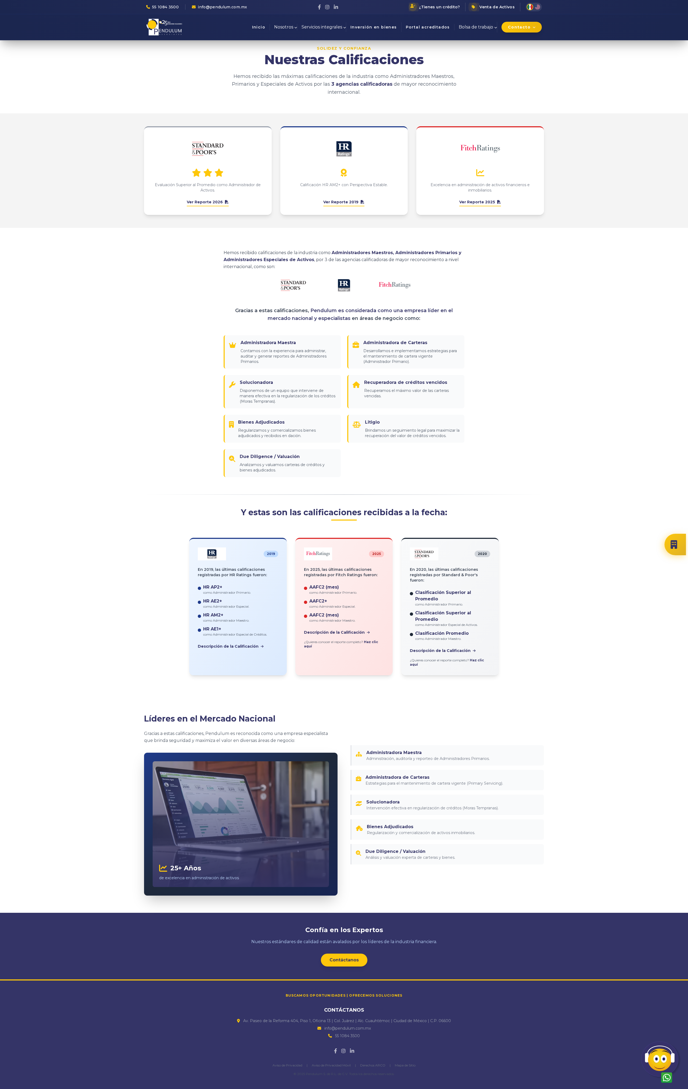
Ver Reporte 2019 (341, 202)
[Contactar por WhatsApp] (661, 1062)
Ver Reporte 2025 (477, 202)
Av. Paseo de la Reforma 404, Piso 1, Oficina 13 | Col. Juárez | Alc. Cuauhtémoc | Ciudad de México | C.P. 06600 (347, 1020)
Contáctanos (344, 959)
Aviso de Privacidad (287, 1065)
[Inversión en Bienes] (677, 544)
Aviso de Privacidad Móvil (331, 1065)
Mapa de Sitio (405, 1065)
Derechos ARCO (372, 1065)
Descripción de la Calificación (229, 646)
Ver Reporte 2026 (205, 202)
